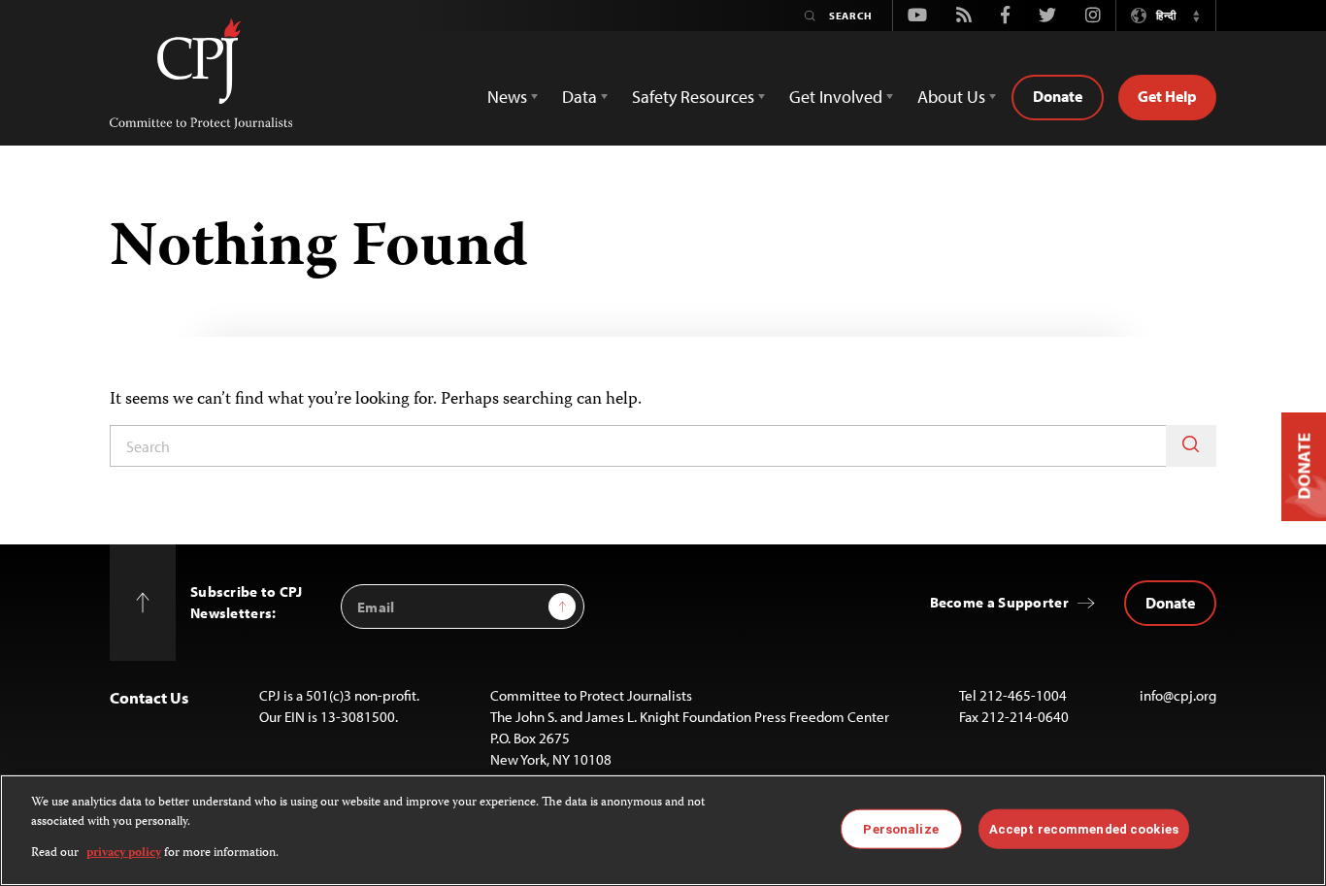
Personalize (900, 828)
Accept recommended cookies (1083, 828)
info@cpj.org (1178, 695)
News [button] (507, 96)
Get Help (1167, 96)
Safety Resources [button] (693, 96)
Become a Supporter (999, 602)
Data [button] (579, 96)
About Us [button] (951, 96)
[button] (1196, 15)
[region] (663, 830)
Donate (1057, 96)
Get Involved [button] (835, 96)
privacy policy (123, 853)
